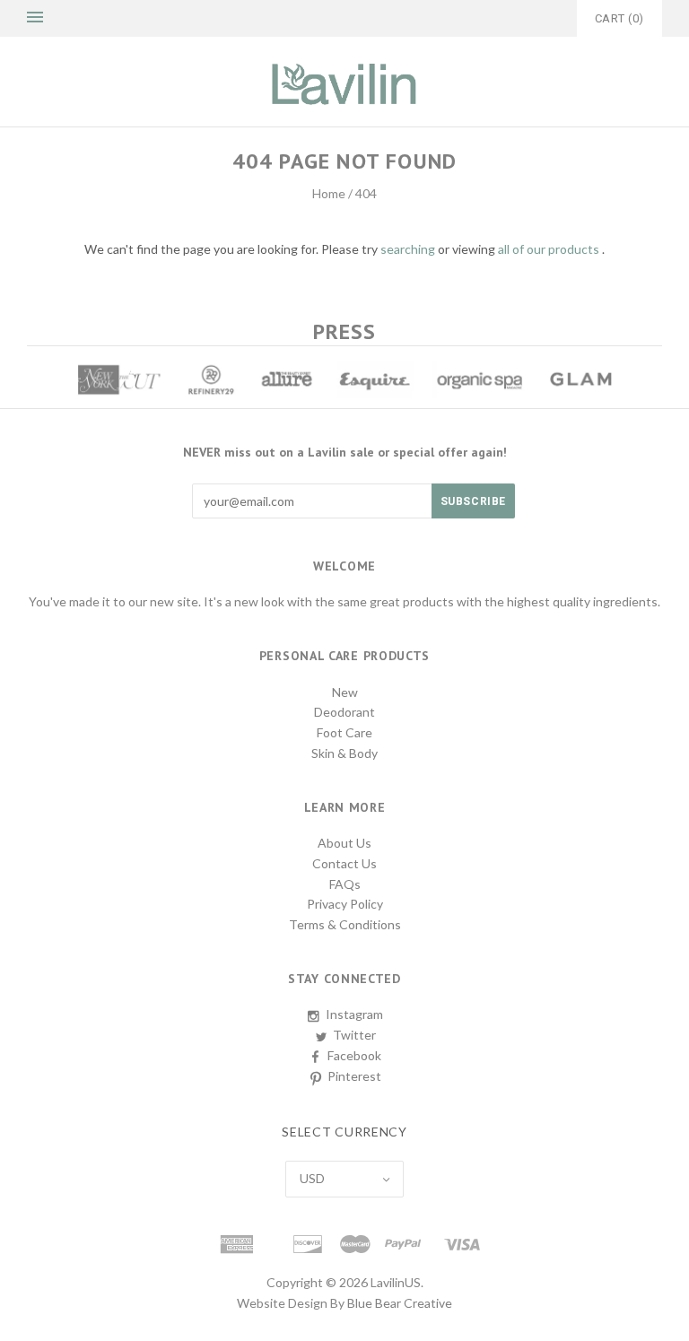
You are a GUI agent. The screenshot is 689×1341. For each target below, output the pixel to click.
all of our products (548, 249)
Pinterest (354, 1076)
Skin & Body (344, 753)
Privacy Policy (345, 903)
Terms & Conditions (345, 924)
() (619, 18)
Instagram (354, 1014)
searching (407, 249)
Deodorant (344, 711)
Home (328, 193)
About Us (344, 842)
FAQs (345, 884)
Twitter (354, 1034)
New (345, 692)
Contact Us (344, 863)
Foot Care (344, 732)
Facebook (354, 1055)
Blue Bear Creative (399, 1303)
